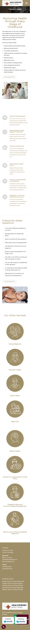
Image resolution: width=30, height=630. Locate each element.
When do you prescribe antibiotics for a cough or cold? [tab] (15, 252)
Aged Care (15, 421)
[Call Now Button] (4, 627)
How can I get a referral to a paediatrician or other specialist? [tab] (16, 263)
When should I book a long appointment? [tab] (16, 242)
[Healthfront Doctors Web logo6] (12, 3)
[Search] (22, 3)
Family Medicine (15, 344)
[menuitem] (22, 3)
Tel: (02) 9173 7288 (7, 550)
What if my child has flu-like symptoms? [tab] (15, 239)
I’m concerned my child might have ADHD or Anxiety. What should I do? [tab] (16, 269)
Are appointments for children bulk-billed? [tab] (14, 234)
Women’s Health (15, 370)
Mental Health (15, 451)
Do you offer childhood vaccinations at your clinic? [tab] (15, 229)
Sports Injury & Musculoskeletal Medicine (15, 533)
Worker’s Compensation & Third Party (15, 478)
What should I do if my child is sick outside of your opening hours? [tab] (14, 274)
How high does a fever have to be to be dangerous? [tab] (15, 247)
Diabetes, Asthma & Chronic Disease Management (15, 505)
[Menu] (26, 3)
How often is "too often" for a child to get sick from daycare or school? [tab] (16, 258)
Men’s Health (15, 396)
